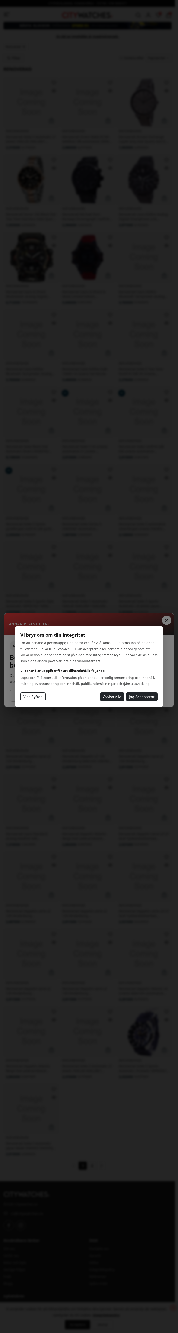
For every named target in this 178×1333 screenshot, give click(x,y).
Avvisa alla (112, 696)
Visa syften (33, 696)
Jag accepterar (142, 696)
